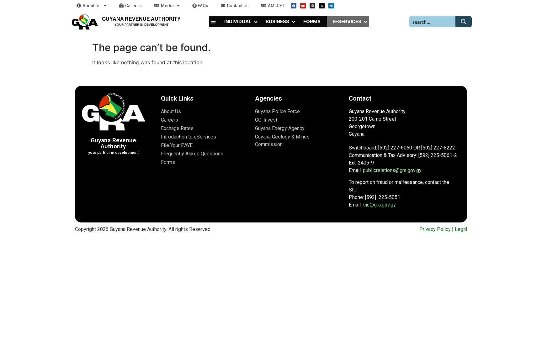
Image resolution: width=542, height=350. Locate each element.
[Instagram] (312, 5)
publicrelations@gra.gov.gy (392, 170)
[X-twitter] (322, 5)
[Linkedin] (331, 5)
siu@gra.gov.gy (379, 205)
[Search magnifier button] (463, 21)
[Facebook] (293, 5)
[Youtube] (303, 5)
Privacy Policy (435, 229)
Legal (461, 229)
